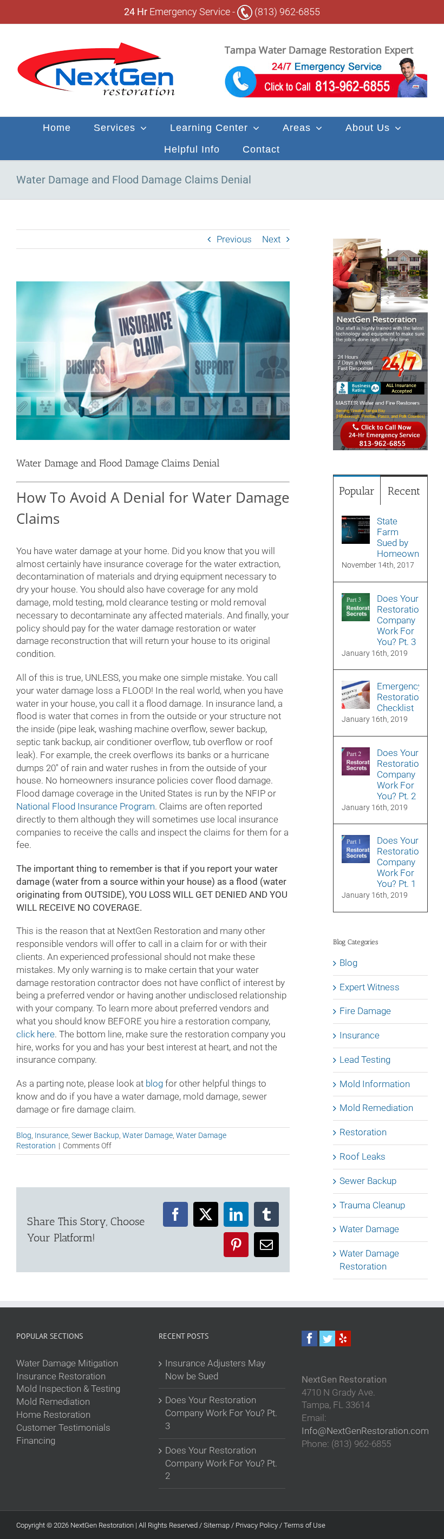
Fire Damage (365, 1010)
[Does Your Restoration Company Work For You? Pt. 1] (356, 841)
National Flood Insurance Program (85, 806)
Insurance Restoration (61, 1376)
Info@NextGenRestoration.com (365, 1430)
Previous (234, 239)
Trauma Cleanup (372, 1205)
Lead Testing (364, 1059)
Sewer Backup (95, 1135)
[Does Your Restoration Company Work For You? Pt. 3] (356, 599)
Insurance (51, 1135)
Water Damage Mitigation (67, 1363)
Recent (404, 490)
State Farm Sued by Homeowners (398, 537)
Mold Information (374, 1083)
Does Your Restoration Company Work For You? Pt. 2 (398, 774)
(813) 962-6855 (286, 11)
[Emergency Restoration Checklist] (356, 686)
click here (35, 1034)
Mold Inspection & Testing (68, 1388)
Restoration (363, 1132)
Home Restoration (53, 1414)
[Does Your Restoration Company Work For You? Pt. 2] (356, 753)
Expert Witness (369, 987)
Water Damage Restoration (369, 1260)
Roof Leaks (362, 1156)
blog (154, 1083)
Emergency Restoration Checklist (398, 697)
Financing (35, 1440)
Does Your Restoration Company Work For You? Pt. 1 (398, 862)
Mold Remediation (376, 1107)
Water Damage (147, 1135)
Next (271, 239)
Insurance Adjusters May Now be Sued (215, 1370)
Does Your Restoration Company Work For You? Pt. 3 (398, 620)
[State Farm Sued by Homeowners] (356, 521)
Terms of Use (304, 1525)
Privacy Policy (257, 1525)
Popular (357, 490)
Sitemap (217, 1525)
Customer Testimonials (63, 1427)
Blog (23, 1135)
